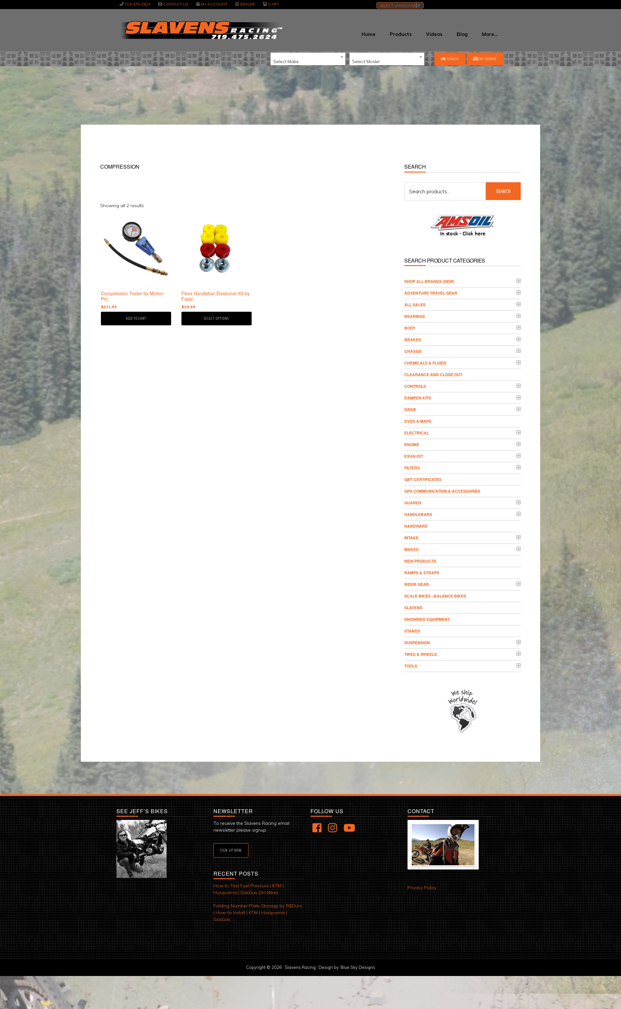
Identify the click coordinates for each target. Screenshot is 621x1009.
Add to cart (136, 318)
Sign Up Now (231, 850)
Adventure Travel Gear (430, 293)
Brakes (412, 339)
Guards (412, 503)
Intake (411, 538)
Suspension (417, 642)
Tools (410, 666)
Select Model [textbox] (365, 61)
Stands (412, 631)
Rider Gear (416, 584)
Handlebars (418, 514)
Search (452, 59)
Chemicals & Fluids (425, 363)
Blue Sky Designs (358, 967)
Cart (273, 4)
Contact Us (175, 4)
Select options (216, 318)
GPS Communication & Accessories (442, 491)
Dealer (247, 4)
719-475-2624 (137, 4)
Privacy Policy (422, 888)
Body (409, 328)
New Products (420, 561)
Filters (412, 468)
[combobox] (307, 58)
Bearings (414, 316)
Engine (411, 444)
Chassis (413, 351)
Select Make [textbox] (286, 61)
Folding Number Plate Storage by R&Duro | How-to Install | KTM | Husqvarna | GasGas (257, 912)
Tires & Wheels (420, 654)
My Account (214, 4)
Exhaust (413, 456)
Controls (415, 386)
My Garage (487, 59)
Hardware (416, 526)
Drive (410, 409)
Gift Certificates (422, 479)
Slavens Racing (201, 30)
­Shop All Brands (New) (429, 281)
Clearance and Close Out (433, 374)
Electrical (416, 433)
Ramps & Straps (421, 573)
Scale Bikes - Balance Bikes (435, 596)
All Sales (415, 305)
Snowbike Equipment (427, 619)
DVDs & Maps (417, 421)
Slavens (413, 608)
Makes (411, 549)
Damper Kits (417, 398)
